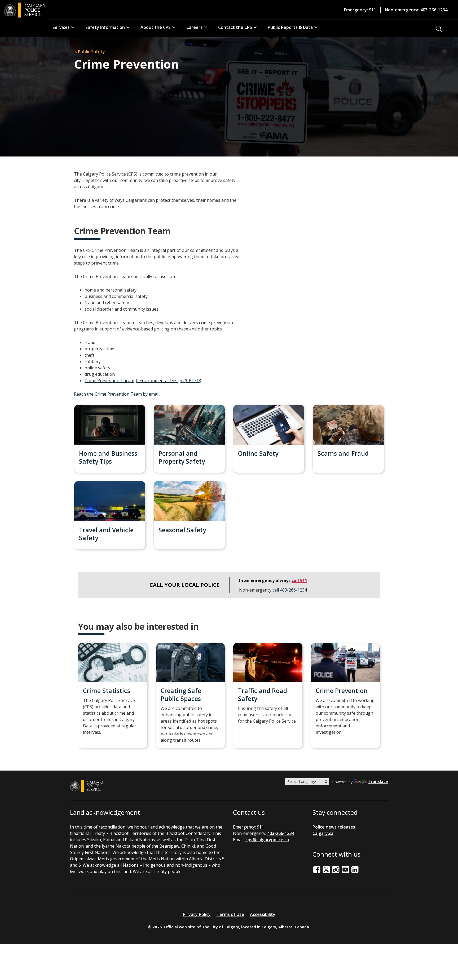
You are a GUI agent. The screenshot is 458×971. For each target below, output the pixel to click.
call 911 (299, 580)
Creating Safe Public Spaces (181, 694)
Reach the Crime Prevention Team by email (116, 394)
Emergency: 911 (360, 10)
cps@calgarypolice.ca (267, 840)
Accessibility (262, 914)
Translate (378, 781)
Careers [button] (194, 27)
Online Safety (258, 453)
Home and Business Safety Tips (108, 457)
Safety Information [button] (105, 27)
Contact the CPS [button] (235, 27)
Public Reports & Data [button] (290, 27)
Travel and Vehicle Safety (106, 534)
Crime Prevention (342, 690)
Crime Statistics (106, 690)
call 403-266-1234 (289, 590)
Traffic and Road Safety (262, 694)
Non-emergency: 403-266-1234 (416, 10)
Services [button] (61, 27)
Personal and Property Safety (181, 457)
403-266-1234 (280, 833)
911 (260, 827)
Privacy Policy (197, 914)
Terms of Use (230, 914)
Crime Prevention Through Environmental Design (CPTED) (143, 380)
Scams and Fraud (343, 453)
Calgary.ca (322, 833)
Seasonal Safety (182, 530)
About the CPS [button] (155, 27)
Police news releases (333, 827)
